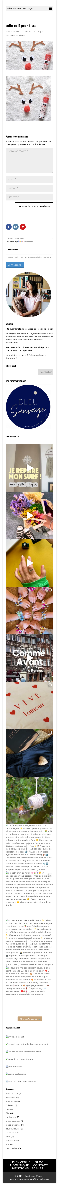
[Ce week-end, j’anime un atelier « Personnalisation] (29, 705)
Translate (28, 241)
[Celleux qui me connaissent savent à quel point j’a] (29, 990)
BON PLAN (11, 1101)
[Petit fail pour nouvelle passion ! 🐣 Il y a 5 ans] (29, 800)
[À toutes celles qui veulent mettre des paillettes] (29, 563)
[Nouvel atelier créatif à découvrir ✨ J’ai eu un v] (29, 942)
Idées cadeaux (13, 1121)
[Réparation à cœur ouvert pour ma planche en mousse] (29, 468)
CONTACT (40, 1165)
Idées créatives (13, 1125)
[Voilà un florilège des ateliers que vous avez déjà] (29, 610)
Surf (8, 1144)
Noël (8, 1136)
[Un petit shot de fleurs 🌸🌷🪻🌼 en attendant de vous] (29, 895)
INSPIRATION (12, 1129)
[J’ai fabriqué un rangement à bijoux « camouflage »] (29, 847)
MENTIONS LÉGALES (27, 1168)
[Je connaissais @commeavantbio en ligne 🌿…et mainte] (29, 658)
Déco (8, 1109)
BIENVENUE (21, 1162)
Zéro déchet (12, 1148)
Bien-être (10, 1097)
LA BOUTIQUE (18, 1165)
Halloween (11, 1117)
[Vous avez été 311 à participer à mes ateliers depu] (29, 515)
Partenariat (11, 1140)
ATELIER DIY (12, 1093)
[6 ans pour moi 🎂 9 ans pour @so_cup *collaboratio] (29, 753)
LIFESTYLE (11, 1132)
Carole (15, 31)
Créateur (10, 1105)
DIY (7, 1113)
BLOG (39, 1162)
